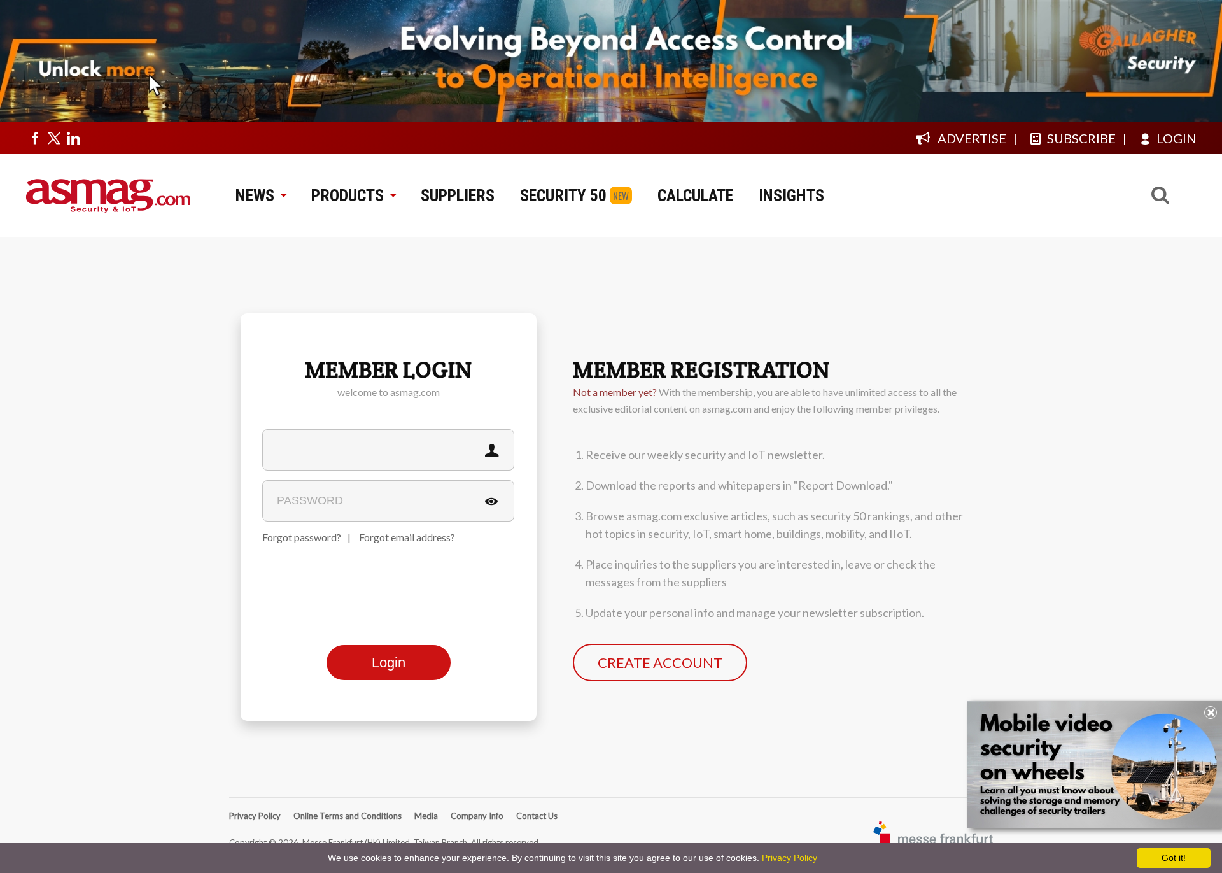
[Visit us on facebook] (35, 138)
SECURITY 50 (563, 195)
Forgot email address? (407, 537)
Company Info (477, 816)
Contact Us (537, 816)
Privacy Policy (255, 816)
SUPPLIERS (458, 195)
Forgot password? (301, 537)
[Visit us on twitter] (54, 138)
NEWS (254, 195)
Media (426, 816)
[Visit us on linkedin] (73, 138)
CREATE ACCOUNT (660, 662)
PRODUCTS (347, 195)
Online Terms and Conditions (347, 816)
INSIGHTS (791, 195)
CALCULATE (695, 195)
